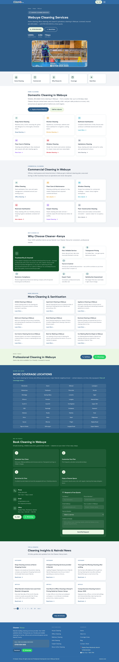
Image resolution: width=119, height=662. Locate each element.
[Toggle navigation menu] (104, 2)
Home (29, 8)
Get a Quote (50, 197)
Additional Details (67, 519)
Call (100, 2)
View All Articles (59, 616)
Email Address (66, 504)
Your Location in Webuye (91, 504)
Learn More (81, 130)
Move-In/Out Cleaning (58, 647)
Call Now (87, 357)
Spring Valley (47, 395)
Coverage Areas (85, 637)
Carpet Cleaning (51, 219)
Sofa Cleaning (82, 152)
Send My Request (83, 532)
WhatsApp (100, 357)
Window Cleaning (51, 152)
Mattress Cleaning (57, 637)
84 (35, 608)
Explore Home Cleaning (39, 109)
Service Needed (66, 511)
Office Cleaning (19, 197)
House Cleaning (56, 630)
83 (31, 608)
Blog (81, 640)
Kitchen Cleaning (51, 132)
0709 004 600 (36, 29)
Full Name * (65, 496)
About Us (83, 634)
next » (39, 608)
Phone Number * (88, 496)
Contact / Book (84, 644)
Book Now (52, 29)
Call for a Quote (57, 109)
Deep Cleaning (19, 132)
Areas (34, 8)
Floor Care (18, 152)
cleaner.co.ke (102, 659)
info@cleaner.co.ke (23, 501)
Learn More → (19, 311)
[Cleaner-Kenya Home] (18, 2)
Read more (18, 577)
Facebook (17, 650)
